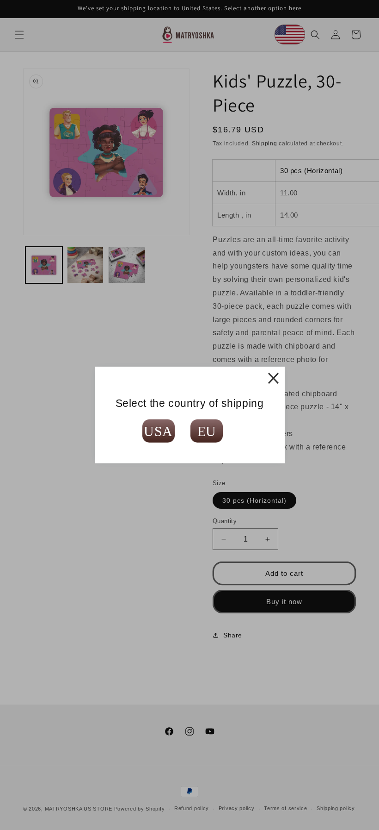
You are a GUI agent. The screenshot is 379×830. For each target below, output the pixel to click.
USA (158, 431)
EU (206, 431)
